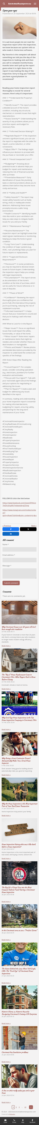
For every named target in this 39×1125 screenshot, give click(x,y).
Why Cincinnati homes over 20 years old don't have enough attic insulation (19, 628)
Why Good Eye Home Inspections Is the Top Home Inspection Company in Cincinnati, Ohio (19, 718)
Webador (12, 1114)
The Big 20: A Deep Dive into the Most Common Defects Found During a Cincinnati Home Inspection (18, 889)
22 (25, 1107)
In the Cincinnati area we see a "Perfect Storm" (19, 930)
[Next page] (31, 1107)
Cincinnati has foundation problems (15, 1052)
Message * (6, 566)
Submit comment (11, 583)
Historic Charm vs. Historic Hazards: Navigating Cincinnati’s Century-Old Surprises (19, 1012)
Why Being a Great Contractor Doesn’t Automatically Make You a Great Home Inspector (16, 760)
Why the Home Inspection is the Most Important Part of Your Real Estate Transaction (19, 804)
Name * (5, 544)
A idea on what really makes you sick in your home (18, 1091)
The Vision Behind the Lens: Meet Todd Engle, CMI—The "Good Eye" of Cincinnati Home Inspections (19, 971)
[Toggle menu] (35, 4)
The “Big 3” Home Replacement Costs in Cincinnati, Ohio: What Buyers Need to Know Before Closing (18, 677)
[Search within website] (4, 4)
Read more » (6, 646)
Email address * (8, 555)
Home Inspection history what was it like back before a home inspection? (19, 845)
